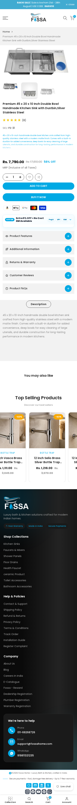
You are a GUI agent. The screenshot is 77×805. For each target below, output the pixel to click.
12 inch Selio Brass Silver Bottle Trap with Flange (38, 462)
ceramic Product (14, 574)
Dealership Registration (18, 694)
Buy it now (38, 197)
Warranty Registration (17, 706)
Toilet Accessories (15, 580)
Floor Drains (11, 562)
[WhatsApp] (49, 791)
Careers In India (13, 676)
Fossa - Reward (13, 688)
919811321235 (25, 755)
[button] (29, 177)
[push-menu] (5, 18)
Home (6, 31)
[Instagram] (27, 791)
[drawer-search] (65, 18)
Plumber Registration (17, 700)
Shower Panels (12, 556)
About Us (9, 663)
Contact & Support (15, 604)
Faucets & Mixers (14, 550)
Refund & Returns (14, 616)
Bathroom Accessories (18, 586)
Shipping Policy (13, 610)
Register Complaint (16, 646)
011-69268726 (26, 732)
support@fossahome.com (34, 744)
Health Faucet (12, 568)
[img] (12, 120)
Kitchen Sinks (12, 544)
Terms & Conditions (16, 628)
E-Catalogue (12, 682)
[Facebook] (33, 791)
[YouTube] (38, 791)
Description (38, 304)
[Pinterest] (44, 791)
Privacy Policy (12, 622)
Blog (6, 669)
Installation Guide (14, 640)
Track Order (11, 634)
